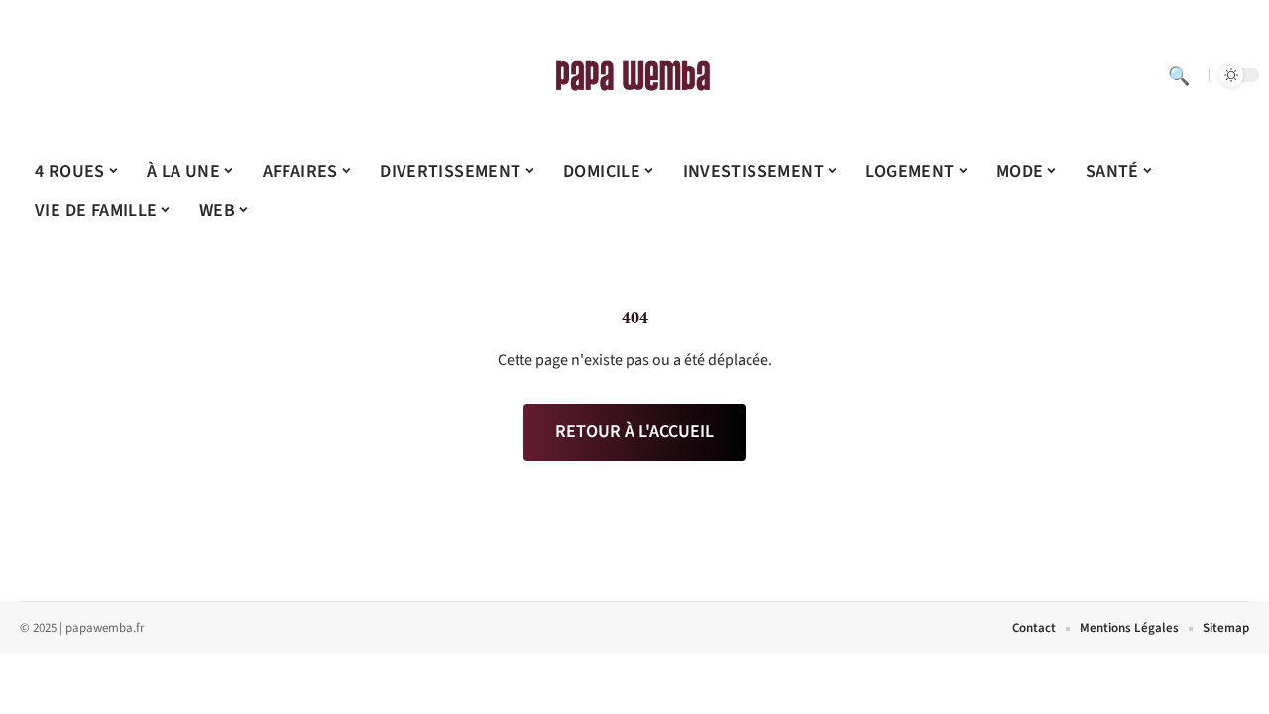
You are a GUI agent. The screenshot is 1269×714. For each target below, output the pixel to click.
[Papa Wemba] (634, 75)
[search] (1179, 75)
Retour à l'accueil (634, 431)
